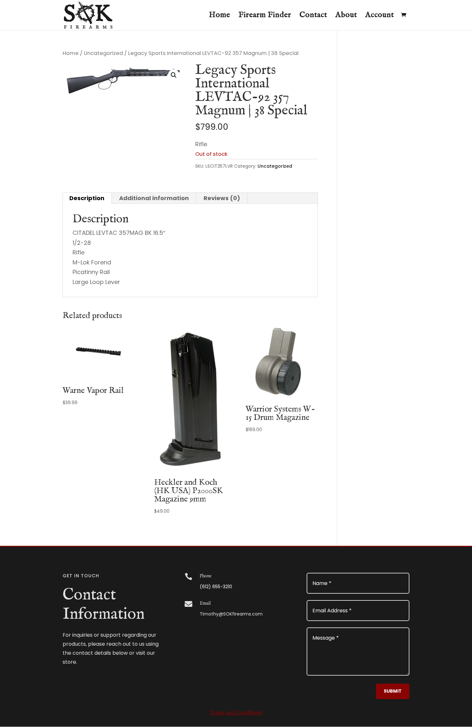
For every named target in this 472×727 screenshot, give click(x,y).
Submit (393, 691)
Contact (313, 16)
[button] (173, 75)
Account (379, 16)
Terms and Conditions (236, 713)
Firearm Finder (265, 16)
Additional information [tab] (154, 198)
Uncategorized (103, 53)
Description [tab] (86, 198)
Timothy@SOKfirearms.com (231, 614)
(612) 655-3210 (216, 586)
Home (219, 16)
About (346, 16)
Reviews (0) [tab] (222, 198)
